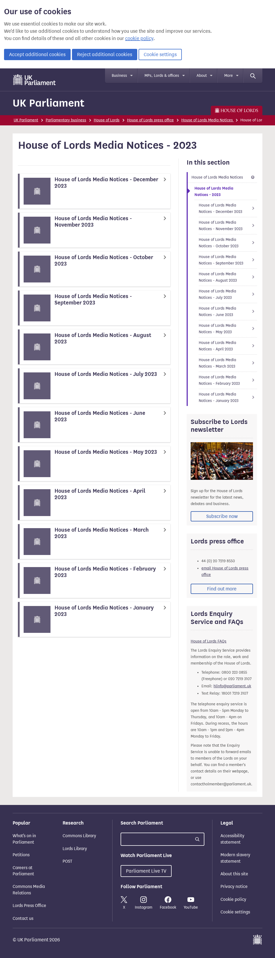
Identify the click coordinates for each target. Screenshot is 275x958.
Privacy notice (234, 886)
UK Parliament (48, 103)
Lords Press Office (29, 905)
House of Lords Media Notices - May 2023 (217, 328)
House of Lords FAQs (208, 641)
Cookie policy (233, 899)
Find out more (222, 589)
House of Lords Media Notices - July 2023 (217, 294)
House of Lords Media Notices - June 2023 (217, 311)
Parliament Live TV (146, 871)
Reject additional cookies (104, 54)
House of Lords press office (150, 120)
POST (67, 861)
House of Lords (107, 120)
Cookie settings (160, 54)
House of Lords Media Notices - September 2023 (221, 260)
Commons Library (79, 835)
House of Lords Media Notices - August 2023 (218, 277)
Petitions (21, 854)
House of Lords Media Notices (207, 120)
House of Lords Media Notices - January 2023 (218, 397)
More (228, 75)
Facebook (168, 907)
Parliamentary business (66, 120)
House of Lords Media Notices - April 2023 (217, 345)
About (202, 75)
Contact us (23, 918)
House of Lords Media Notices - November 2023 (221, 225)
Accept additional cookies (37, 54)
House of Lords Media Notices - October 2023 (218, 242)
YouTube (191, 907)
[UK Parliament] (34, 80)
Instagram (143, 907)
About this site (234, 873)
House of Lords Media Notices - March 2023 (217, 363)
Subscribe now (222, 516)
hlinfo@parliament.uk (232, 686)
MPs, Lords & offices (161, 75)
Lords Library (75, 848)
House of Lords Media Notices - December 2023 (220, 208)
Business (119, 75)
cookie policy (139, 38)
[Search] (253, 75)
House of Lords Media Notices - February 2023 (219, 380)
